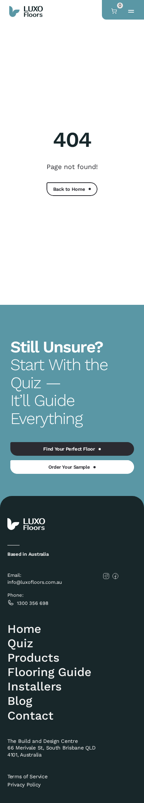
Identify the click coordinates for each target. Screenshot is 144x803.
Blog (19, 701)
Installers (34, 686)
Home (24, 629)
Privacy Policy (24, 785)
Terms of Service (27, 776)
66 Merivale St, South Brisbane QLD (52, 748)
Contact (30, 716)
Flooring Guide (49, 672)
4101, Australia (24, 755)
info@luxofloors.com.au (34, 582)
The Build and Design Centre (43, 741)
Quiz (20, 643)
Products (33, 658)
